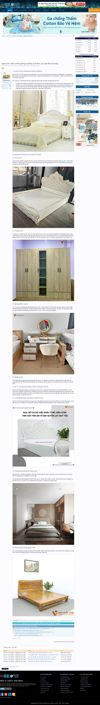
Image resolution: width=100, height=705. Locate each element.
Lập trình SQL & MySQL (65, 679)
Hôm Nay (87, 87)
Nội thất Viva (33, 65)
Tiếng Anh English (84, 682)
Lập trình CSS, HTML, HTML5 (66, 692)
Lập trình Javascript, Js (65, 690)
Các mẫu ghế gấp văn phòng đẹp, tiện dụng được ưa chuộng (42, 657)
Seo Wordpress (43, 680)
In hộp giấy (53, 10)
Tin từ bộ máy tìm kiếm (44, 690)
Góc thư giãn (83, 690)
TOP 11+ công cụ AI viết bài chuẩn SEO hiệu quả (26, 633)
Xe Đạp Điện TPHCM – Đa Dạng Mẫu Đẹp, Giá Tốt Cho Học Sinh (43, 654)
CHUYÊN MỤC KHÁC (86, 674)
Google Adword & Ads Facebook (46, 684)
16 (10, 88)
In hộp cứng (61, 10)
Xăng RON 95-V (79, 40)
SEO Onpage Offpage (44, 682)
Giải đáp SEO (43, 692)
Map (1, 697)
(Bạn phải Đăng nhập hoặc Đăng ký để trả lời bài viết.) (64, 641)
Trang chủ (3, 10)
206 (10, 85)
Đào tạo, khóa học (84, 680)
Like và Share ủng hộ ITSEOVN (10, 666)
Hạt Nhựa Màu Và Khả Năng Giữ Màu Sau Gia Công (27, 630)
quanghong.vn (46, 10)
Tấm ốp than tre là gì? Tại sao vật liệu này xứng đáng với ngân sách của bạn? (32, 632)
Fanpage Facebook (87, 97)
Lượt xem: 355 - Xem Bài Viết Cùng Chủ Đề (25, 626)
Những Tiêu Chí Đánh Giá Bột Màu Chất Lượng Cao (40, 661)
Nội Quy (9, 697)
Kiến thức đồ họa (64, 680)
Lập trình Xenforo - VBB (65, 684)
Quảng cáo (87, 112)
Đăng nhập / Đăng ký (94, 10)
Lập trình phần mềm (64, 677)
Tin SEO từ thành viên (44, 688)
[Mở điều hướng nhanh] (73, 35)
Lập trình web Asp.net (65, 686)
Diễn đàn (10, 10)
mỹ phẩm (39, 310)
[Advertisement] (38, 49)
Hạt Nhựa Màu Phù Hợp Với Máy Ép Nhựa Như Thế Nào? (41, 659)
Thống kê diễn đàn (87, 76)
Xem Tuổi (31, 10)
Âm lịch (78, 92)
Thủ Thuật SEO (43, 677)
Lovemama (37, 10)
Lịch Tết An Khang (94, 82)
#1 (73, 638)
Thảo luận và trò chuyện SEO (46, 686)
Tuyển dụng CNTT (84, 679)
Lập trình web (63, 682)
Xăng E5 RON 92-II (79, 44)
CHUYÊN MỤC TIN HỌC (67, 674)
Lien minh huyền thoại (85, 686)
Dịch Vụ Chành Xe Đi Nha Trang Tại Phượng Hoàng (26, 635)
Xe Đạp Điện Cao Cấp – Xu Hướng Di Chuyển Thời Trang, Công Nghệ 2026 (32, 628)
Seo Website (42, 679)
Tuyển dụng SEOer (84, 677)
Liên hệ (16, 10)
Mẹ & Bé (82, 688)
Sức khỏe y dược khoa (85, 684)
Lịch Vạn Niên (23, 10)
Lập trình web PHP (64, 688)
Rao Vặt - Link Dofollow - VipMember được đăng (17, 65)
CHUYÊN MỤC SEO (46, 674)
